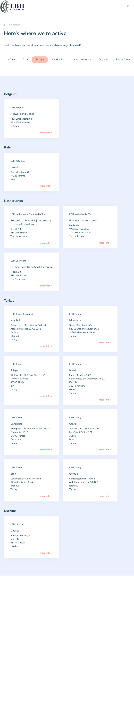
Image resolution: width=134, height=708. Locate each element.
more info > (46, 132)
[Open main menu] (128, 6)
